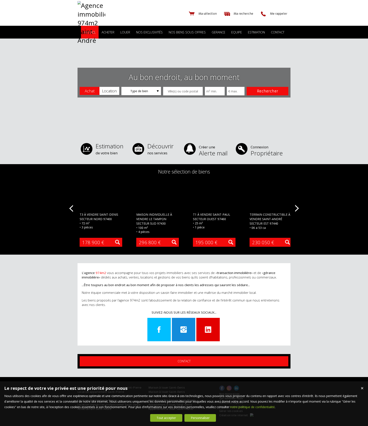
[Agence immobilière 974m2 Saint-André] (91, 40)
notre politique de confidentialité (252, 407)
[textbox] (183, 91)
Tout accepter (166, 418)
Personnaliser (200, 418)
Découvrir (160, 148)
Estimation (109, 148)
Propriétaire (267, 151)
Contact (184, 361)
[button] (89, 91)
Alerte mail (213, 151)
